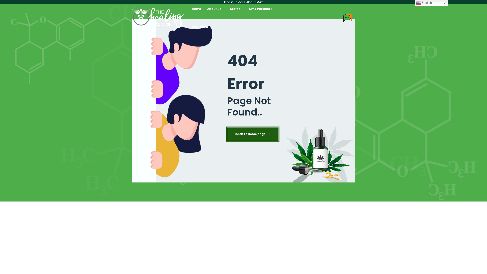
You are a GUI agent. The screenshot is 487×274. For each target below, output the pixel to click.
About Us (214, 9)
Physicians (200, 27)
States (235, 9)
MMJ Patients (259, 9)
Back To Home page (250, 134)
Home (196, 9)
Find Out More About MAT (243, 2)
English (426, 2)
